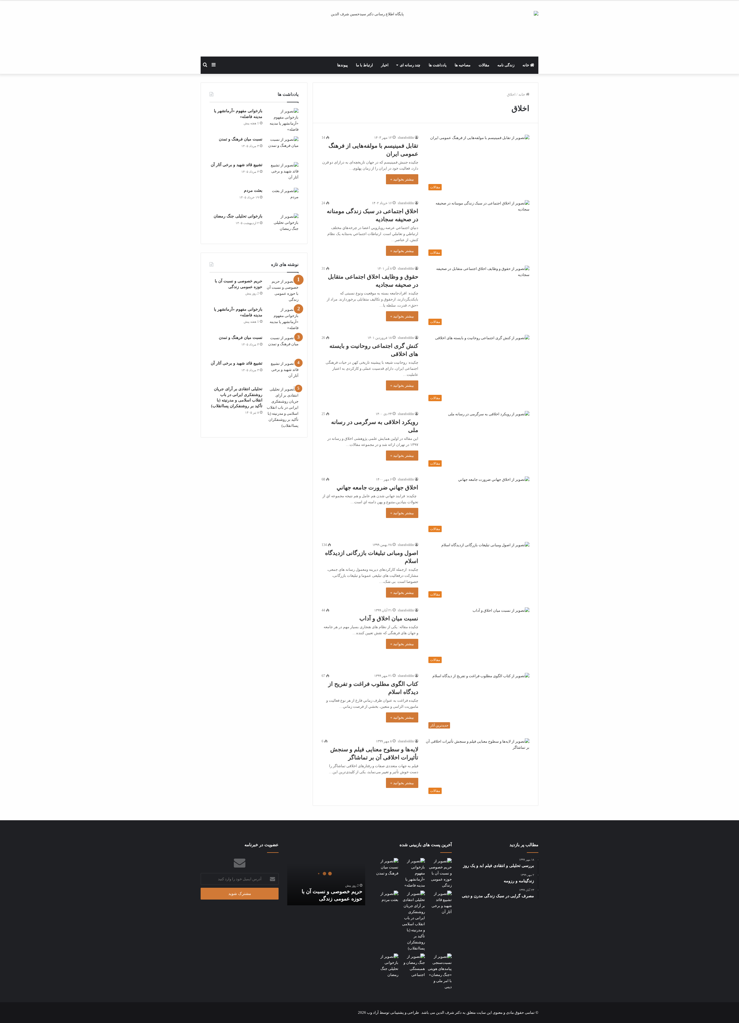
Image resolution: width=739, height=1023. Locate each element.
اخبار (385, 65)
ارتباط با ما (364, 65)
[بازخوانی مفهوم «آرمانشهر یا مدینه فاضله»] (282, 120)
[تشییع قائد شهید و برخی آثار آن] (282, 173)
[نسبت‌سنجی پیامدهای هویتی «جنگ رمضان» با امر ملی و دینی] (439, 971)
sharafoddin (406, 138)
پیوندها (342, 65)
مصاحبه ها (463, 65)
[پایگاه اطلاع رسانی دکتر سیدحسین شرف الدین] (369, 34)
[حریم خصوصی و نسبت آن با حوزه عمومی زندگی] (282, 290)
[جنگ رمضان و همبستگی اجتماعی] (413, 965)
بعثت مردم (253, 190)
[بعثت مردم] (282, 198)
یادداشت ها (438, 65)
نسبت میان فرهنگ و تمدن (240, 139)
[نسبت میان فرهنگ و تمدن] (282, 147)
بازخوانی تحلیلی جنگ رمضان (238, 216)
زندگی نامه (505, 65)
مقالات (484, 65)
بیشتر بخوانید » (402, 179)
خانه (526, 65)
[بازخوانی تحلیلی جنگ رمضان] (282, 224)
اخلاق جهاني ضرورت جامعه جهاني (377, 487)
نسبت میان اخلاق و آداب (388, 618)
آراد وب (373, 1012)
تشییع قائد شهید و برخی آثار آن (236, 165)
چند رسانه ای (410, 65)
